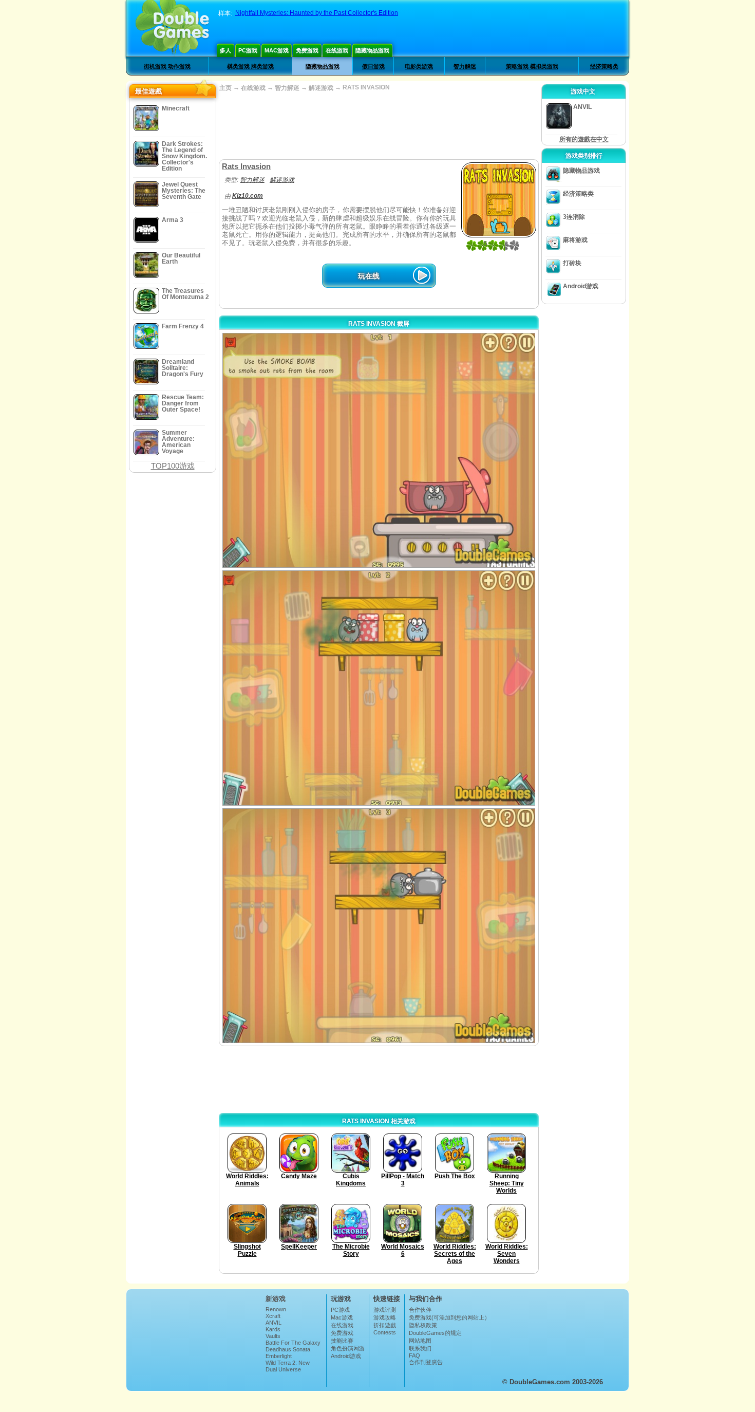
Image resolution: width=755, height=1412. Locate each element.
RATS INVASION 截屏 (378, 323)
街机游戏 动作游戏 (167, 66)
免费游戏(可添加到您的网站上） (449, 1317)
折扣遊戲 (384, 1325)
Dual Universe (283, 1369)
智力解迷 (465, 66)
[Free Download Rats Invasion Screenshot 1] (378, 450)
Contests (384, 1332)
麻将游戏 (575, 240)
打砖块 (572, 263)
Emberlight (279, 1356)
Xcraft (273, 1316)
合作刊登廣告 (426, 1362)
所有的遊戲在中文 (584, 139)
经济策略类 (604, 66)
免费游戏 (307, 50)
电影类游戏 (419, 66)
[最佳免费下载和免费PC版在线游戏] (172, 28)
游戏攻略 (384, 1317)
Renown (276, 1309)
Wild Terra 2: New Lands (288, 1366)
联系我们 (420, 1348)
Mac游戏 (277, 50)
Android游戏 (580, 286)
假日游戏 (373, 66)
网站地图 (420, 1340)
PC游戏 (247, 50)
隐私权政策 (423, 1325)
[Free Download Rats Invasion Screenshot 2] (378, 687)
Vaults (273, 1336)
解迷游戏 (321, 87)
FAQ (414, 1355)
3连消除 (574, 216)
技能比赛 (342, 1340)
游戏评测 (384, 1310)
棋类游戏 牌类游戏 (250, 66)
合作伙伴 (420, 1310)
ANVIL (273, 1323)
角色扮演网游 (348, 1348)
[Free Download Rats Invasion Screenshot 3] (378, 925)
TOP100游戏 (173, 465)
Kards (273, 1329)
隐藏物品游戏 (372, 50)
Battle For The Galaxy (293, 1343)
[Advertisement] (378, 125)
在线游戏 (337, 50)
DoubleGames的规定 (435, 1333)
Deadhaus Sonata (288, 1349)
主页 (225, 87)
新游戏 (276, 1299)
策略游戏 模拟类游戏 (532, 66)
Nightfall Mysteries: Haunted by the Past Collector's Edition (316, 12)
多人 (225, 50)
